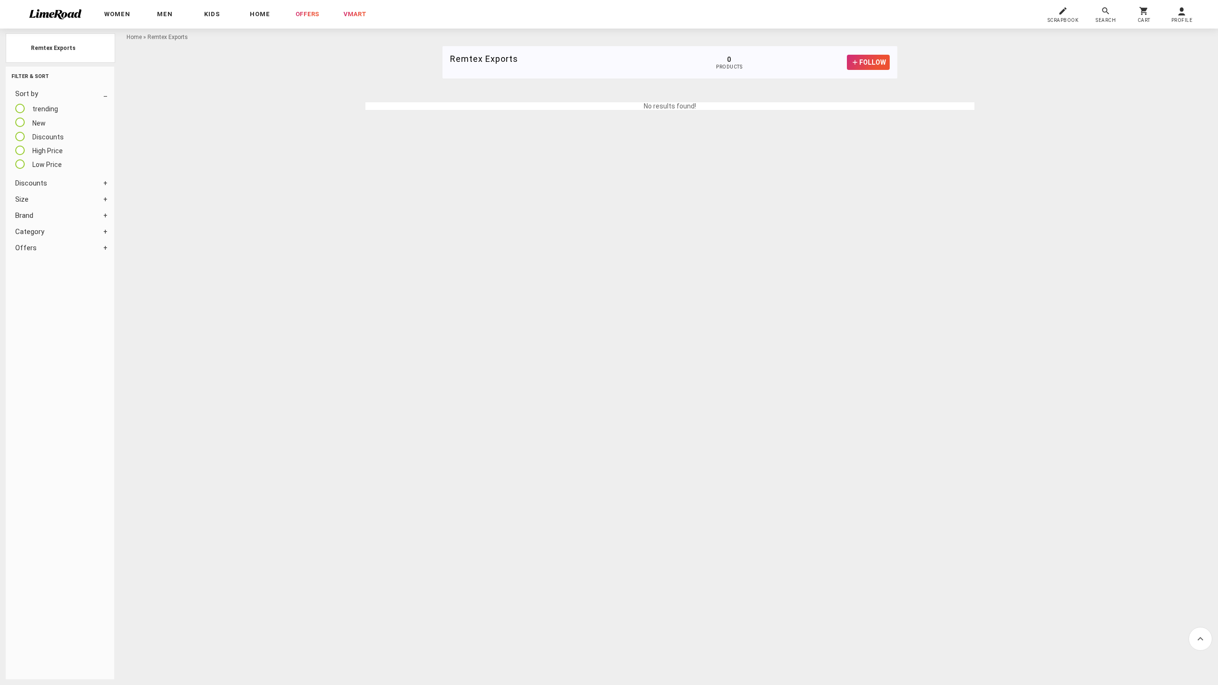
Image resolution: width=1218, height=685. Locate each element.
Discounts (31, 183)
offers (307, 14)
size (22, 199)
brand (24, 215)
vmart (355, 14)
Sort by (26, 93)
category (29, 231)
